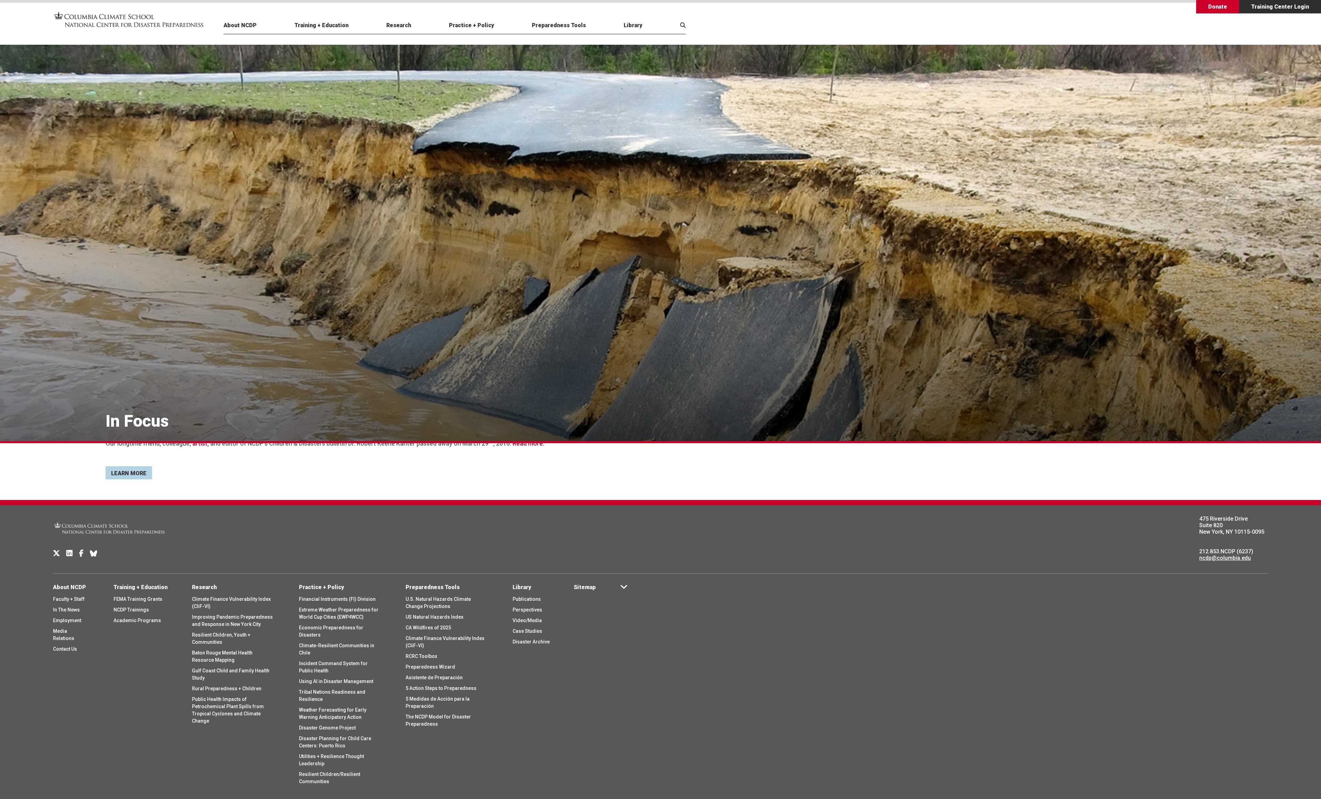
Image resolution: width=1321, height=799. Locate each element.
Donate (1217, 6)
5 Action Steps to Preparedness (441, 688)
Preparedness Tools (559, 25)
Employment (67, 620)
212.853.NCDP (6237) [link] (1226, 551)
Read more (528, 443)
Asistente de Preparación (434, 677)
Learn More (129, 473)
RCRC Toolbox (421, 656)
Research (398, 25)
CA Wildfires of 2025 (428, 627)
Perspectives (527, 609)
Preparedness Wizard (430, 667)
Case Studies (527, 631)
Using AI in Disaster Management (336, 681)
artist (199, 443)
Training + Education (321, 25)
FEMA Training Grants (138, 599)
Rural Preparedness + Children (226, 688)
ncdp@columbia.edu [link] (1225, 558)
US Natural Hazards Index (434, 617)
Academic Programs (137, 620)
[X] (56, 553)
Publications (527, 599)
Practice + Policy (471, 25)
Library (633, 25)
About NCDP (240, 25)
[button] (666, 33)
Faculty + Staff (69, 599)
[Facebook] (81, 553)
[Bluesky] (93, 553)
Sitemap (585, 587)
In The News (66, 609)
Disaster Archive (531, 641)
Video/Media (527, 620)
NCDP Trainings (131, 609)
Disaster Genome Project (327, 728)
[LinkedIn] (69, 553)
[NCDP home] (110, 538)
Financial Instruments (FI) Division (337, 599)
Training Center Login (1280, 6)
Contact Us (65, 649)
